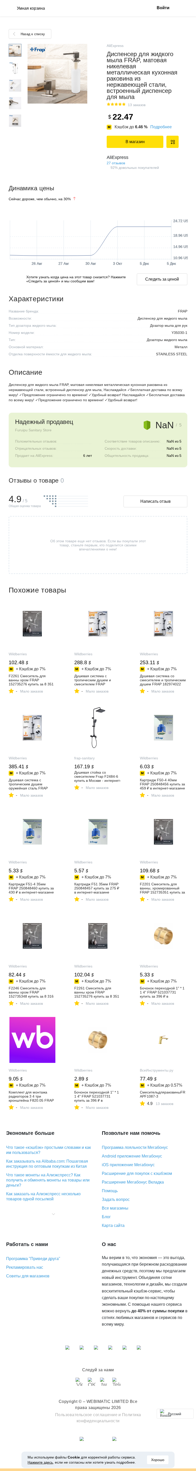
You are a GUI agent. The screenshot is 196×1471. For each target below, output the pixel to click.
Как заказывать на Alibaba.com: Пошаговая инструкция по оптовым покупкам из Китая (47, 1163)
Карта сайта (113, 1225)
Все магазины (115, 1208)
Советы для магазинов (28, 1276)
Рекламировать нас (24, 1267)
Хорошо (157, 1460)
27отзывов (116, 163)
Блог (106, 1217)
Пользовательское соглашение (86, 1415)
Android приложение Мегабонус (132, 1156)
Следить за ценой (162, 279)
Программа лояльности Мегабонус (135, 1147)
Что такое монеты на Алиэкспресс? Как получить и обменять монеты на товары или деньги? (48, 1180)
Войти (163, 8)
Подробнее (161, 127)
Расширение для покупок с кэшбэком (137, 1173)
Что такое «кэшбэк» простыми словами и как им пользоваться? (48, 1150)
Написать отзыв (155, 501)
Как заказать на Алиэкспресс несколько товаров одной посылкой (43, 1196)
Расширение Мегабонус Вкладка (133, 1182)
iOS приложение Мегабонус (128, 1165)
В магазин (135, 142)
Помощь (110, 1191)
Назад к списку (33, 34)
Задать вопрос (116, 1199)
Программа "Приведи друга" (33, 1258)
